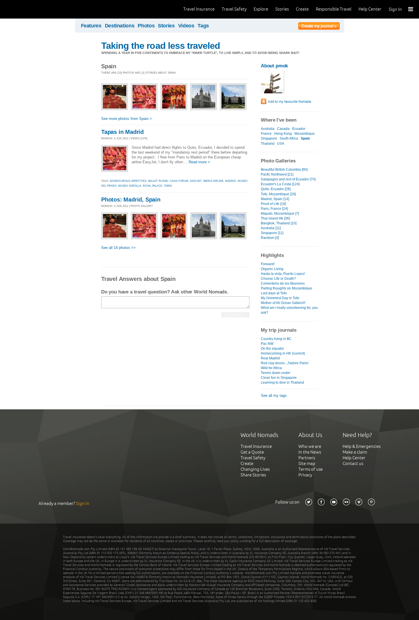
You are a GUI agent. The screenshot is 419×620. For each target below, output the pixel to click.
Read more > (199, 162)
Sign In (395, 9)
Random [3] (270, 238)
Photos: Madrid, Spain (130, 199)
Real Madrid (270, 358)
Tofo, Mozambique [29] (278, 194)
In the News (309, 452)
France (266, 134)
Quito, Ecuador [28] (275, 189)
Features (91, 26)
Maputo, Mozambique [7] (280, 214)
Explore (261, 9)
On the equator (272, 349)
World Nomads (30, 9)
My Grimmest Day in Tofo (280, 298)
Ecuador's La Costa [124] (280, 184)
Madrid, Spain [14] (275, 199)
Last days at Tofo (274, 293)
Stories (282, 9)
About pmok (274, 66)
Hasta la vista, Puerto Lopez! (283, 274)
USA (280, 144)
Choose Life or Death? (278, 279)
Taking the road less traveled (160, 46)
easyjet (196, 181)
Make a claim (355, 452)
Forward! (267, 264)
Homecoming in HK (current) (283, 353)
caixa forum (179, 181)
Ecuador (298, 129)
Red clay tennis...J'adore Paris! (284, 363)
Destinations (120, 26)
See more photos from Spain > (126, 118)
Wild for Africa (271, 368)
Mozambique (304, 134)
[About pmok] (272, 92)
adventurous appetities (128, 181)
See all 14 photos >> (118, 247)
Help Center (370, 9)
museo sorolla (129, 185)
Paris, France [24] (274, 209)
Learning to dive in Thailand (282, 383)
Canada (283, 129)
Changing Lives (255, 469)
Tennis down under (275, 373)
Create (302, 9)
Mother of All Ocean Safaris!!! (283, 303)
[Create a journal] (318, 26)
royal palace (152, 185)
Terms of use (310, 469)
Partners (306, 457)
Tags (203, 26)
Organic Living (272, 269)
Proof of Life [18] (273, 204)
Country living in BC (276, 339)
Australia (267, 129)
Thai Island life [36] (275, 218)
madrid (230, 181)
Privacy (305, 474)
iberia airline (213, 181)
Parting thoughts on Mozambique (286, 288)
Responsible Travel (333, 9)
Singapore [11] (272, 233)
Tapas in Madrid (122, 132)
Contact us (353, 463)
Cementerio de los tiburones (283, 283)
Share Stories (253, 474)
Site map (306, 463)
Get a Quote (252, 452)
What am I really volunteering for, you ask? (289, 310)
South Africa (289, 138)
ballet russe (158, 181)
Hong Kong (283, 134)
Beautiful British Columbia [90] (284, 170)
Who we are (309, 446)
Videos (186, 26)
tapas (168, 185)
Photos (146, 26)
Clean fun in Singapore (279, 378)
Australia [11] (271, 228)
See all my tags (274, 395)
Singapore (269, 138)
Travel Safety (234, 9)
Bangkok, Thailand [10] (278, 223)
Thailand (267, 144)
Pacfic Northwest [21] (277, 174)
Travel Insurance (199, 9)
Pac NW (267, 344)
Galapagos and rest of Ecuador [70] (288, 179)
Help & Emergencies (362, 446)
